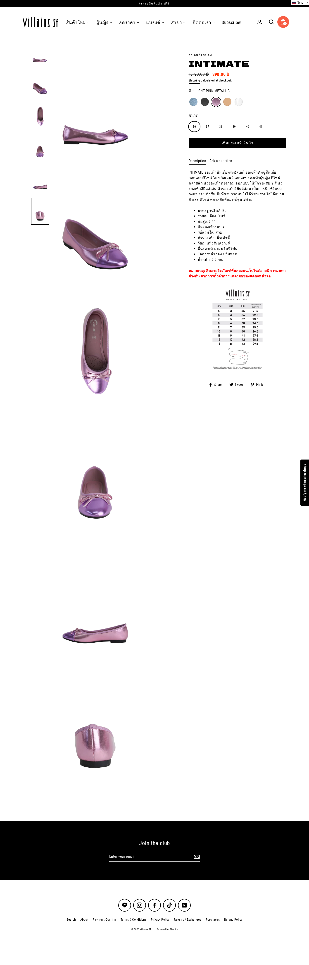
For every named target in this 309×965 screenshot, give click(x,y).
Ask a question (220, 161)
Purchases (213, 919)
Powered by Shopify (167, 929)
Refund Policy (233, 919)
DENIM (193, 102)
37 (207, 126)
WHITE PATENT (238, 102)
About (84, 919)
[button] (300, 2)
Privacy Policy (160, 919)
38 (221, 126)
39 (234, 126)
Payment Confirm (104, 919)
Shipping (194, 80)
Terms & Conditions (133, 919)
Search (71, 919)
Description (197, 161)
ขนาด (193, 115)
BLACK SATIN (204, 102)
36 (194, 126)
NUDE (227, 102)
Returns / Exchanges (187, 919)
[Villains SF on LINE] (124, 905)
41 (261, 126)
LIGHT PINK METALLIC (216, 102)
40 (247, 126)
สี (209, 91)
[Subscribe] (196, 857)
